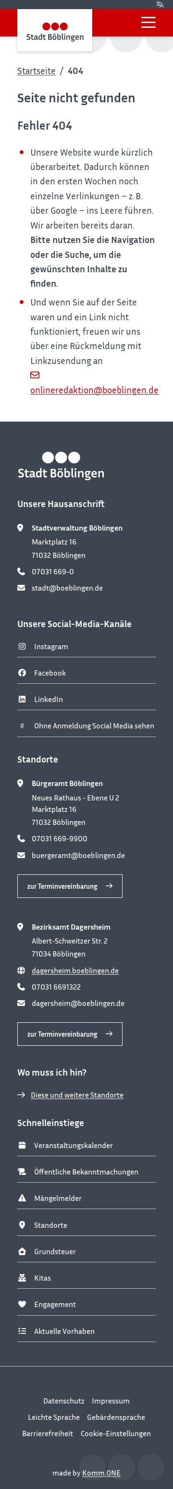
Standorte (50, 1225)
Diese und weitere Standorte (77, 1095)
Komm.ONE (101, 1472)
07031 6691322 (56, 987)
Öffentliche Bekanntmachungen (86, 1171)
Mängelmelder (58, 1198)
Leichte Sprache (54, 1417)
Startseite (36, 70)
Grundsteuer (55, 1251)
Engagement (55, 1304)
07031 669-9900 (59, 838)
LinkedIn (48, 699)
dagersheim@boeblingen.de (78, 1003)
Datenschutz (64, 1400)
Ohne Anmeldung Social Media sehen (94, 725)
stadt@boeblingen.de (67, 588)
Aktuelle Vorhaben (64, 1331)
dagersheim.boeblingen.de (75, 970)
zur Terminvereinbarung (62, 886)
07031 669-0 (53, 571)
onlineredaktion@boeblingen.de (94, 389)
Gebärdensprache (116, 1417)
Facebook (50, 673)
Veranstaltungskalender (73, 1145)
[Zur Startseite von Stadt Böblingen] (54, 30)
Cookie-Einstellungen (116, 1433)
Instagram (51, 646)
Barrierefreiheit (47, 1433)
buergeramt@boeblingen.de (78, 855)
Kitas (42, 1278)
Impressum (111, 1400)
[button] (148, 22)
